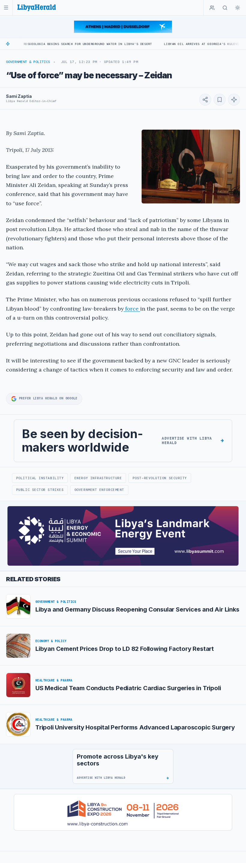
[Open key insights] (234, 100)
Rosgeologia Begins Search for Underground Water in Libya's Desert (71, 44)
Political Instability (40, 478)
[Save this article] (220, 100)
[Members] (212, 8)
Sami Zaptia (19, 96)
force (132, 308)
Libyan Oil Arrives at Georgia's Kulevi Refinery (193, 44)
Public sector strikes (40, 490)
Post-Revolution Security (160, 478)
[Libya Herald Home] (37, 7)
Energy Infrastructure (98, 478)
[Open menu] (6, 7)
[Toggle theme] (238, 8)
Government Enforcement (99, 490)
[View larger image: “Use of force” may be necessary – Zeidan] (191, 166)
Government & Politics (28, 62)
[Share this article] (205, 100)
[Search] (225, 8)
